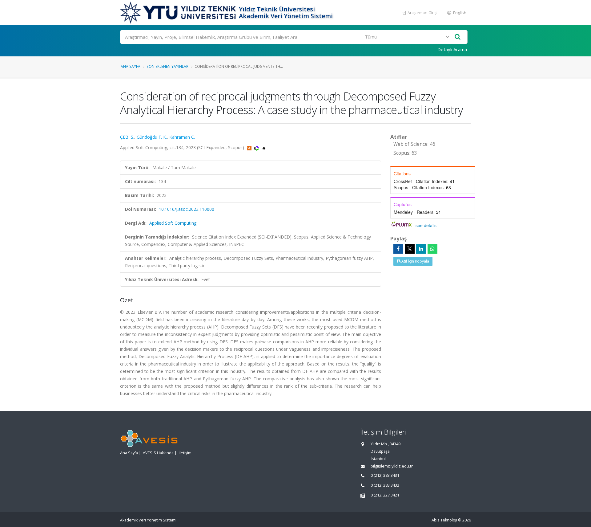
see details (426, 225)
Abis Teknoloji (444, 520)
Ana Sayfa (130, 66)
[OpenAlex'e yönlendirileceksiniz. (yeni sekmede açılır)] (264, 147)
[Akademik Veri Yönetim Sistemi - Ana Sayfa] (178, 12)
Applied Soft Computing (172, 223)
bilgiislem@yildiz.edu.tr (392, 466)
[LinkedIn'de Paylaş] (421, 249)
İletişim (185, 453)
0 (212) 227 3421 (385, 495)
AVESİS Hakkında (158, 453)
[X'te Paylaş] (410, 249)
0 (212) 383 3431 (385, 475)
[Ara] (457, 37)
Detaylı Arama (452, 49)
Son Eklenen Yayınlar (167, 66)
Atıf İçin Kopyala (414, 261)
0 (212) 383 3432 (385, 485)
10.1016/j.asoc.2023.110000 (186, 209)
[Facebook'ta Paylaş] (398, 249)
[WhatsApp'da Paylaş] (432, 249)
